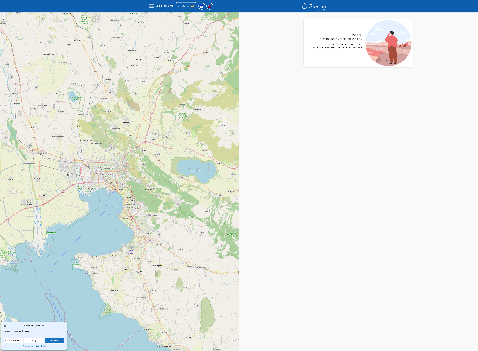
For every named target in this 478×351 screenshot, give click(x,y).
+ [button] (3, 15)
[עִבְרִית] (201, 6)
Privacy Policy (28, 346)
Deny (34, 340)
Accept (54, 340)
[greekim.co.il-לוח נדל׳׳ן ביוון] (314, 6)
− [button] (3, 19)
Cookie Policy (41, 346)
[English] (209, 6)
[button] (5, 325)
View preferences (13, 340)
